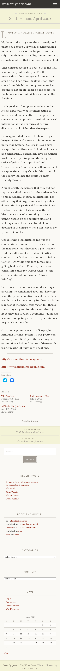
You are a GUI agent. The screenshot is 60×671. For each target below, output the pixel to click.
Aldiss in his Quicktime (13, 406)
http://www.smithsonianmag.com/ (21, 359)
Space (21, 531)
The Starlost (7, 396)
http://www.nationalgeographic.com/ (23, 366)
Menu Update (12, 492)
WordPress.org (12, 609)
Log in (8, 599)
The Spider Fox (13, 495)
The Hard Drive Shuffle (28, 524)
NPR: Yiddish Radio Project (30, 430)
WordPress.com (29, 668)
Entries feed (11, 602)
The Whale (10, 488)
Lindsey (9, 528)
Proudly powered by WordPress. (20, 665)
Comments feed (12, 606)
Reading (34, 421)
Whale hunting (12, 499)
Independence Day (39, 396)
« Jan (6, 653)
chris (8, 535)
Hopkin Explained (19, 521)
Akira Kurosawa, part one (30, 440)
